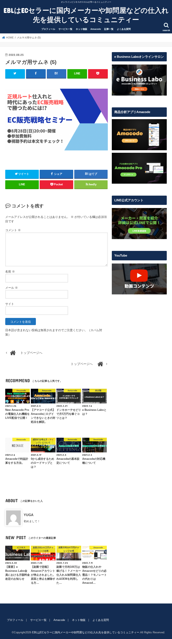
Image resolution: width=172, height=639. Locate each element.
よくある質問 (124, 29)
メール (11, 287)
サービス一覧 (65, 29)
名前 (10, 271)
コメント (13, 230)
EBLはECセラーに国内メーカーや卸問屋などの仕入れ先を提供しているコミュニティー (86, 15)
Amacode (95, 29)
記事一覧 (108, 29)
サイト (9, 304)
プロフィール (48, 29)
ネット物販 (81, 29)
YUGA (29, 515)
